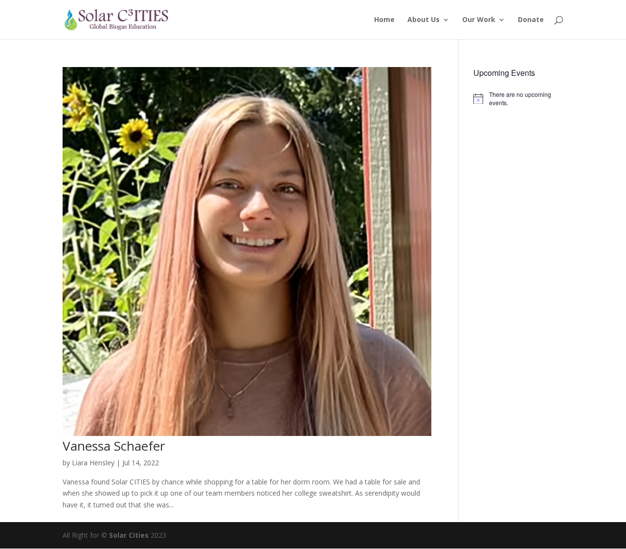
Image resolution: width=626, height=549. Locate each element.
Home (384, 20)
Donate (531, 20)
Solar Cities (129, 535)
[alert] (518, 99)
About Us (423, 20)
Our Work (478, 20)
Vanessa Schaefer (114, 446)
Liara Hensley (93, 462)
